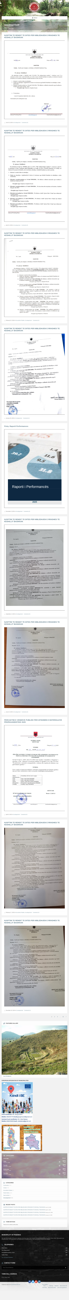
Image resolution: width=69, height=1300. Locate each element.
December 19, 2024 (10, 1010)
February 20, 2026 (10, 320)
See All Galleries (7, 1076)
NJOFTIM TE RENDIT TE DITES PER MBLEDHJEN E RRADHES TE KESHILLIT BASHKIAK (24, 1207)
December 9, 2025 (10, 511)
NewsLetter (11, 28)
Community (6, 1185)
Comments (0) (25, 122)
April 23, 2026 (9, 225)
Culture (5, 1187)
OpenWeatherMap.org (15, 1284)
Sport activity (6, 1195)
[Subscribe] (65, 1267)
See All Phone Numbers (7, 1257)
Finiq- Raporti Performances (16, 426)
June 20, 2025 (9, 712)
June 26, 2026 (9, 122)
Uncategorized (17, 122)
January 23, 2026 (10, 418)
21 (63, 1016)
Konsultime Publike (20, 320)
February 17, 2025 (10, 912)
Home (5, 28)
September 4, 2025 (10, 614)
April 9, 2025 (9, 814)
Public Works (6, 1192)
